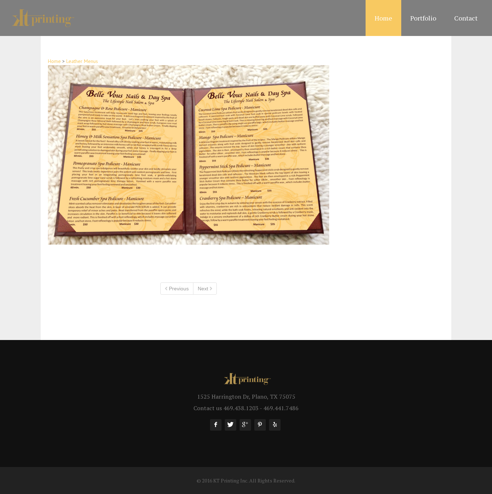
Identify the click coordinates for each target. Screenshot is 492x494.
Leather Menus (82, 61)
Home (54, 61)
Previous (178, 288)
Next (204, 288)
